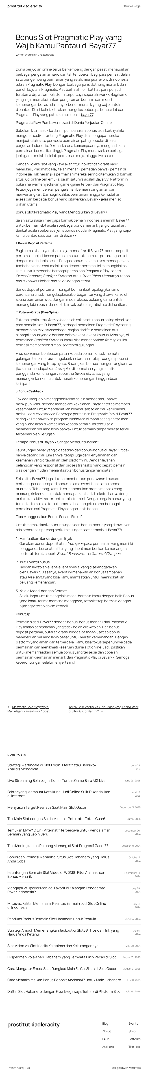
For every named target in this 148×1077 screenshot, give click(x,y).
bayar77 (87, 114)
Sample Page (132, 6)
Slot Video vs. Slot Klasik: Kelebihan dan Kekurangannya (53, 946)
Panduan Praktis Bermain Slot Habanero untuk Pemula (51, 919)
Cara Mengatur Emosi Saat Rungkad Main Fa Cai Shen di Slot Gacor (61, 969)
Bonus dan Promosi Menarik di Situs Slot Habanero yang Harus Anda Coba (58, 859)
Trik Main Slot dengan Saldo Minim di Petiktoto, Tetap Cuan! (56, 819)
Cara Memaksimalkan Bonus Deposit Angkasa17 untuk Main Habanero (64, 980)
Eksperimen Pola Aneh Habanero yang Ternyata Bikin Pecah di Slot (61, 957)
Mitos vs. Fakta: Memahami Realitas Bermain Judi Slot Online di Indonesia (56, 906)
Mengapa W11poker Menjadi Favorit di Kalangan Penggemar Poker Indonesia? (56, 890)
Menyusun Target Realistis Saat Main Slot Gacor (46, 807)
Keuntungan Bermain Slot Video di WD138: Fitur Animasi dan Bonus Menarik (56, 875)
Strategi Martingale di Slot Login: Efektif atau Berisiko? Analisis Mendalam (51, 767)
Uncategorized (46, 54)
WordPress (135, 1067)
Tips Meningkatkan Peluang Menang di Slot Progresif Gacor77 (57, 846)
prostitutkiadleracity (24, 6)
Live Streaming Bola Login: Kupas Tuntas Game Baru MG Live (56, 781)
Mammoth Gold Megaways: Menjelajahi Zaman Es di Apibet (28, 709)
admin (31, 54)
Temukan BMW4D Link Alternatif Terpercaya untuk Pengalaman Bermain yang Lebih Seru (58, 832)
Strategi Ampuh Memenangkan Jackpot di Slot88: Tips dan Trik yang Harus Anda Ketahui (63, 932)
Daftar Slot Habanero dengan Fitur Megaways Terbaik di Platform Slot (63, 991)
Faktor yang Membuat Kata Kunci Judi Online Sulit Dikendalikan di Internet (58, 794)
